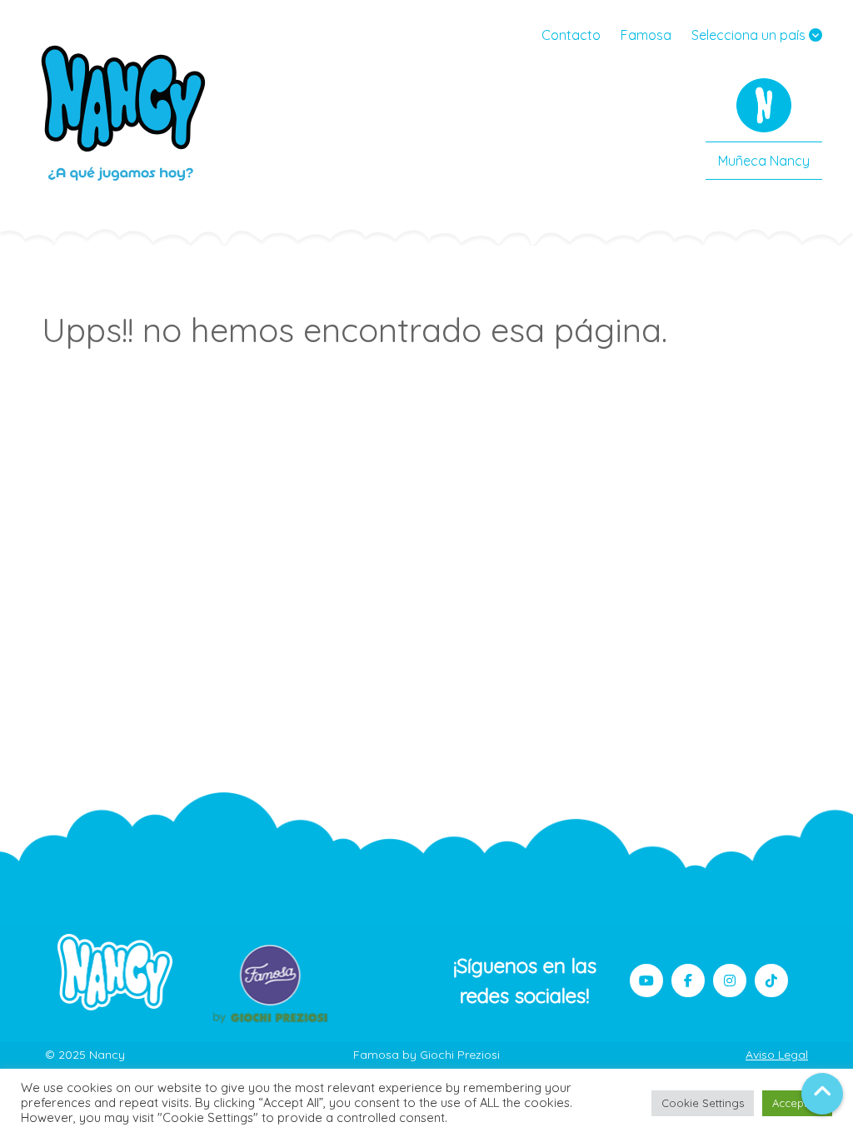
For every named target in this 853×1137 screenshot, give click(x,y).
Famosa (646, 35)
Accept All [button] (797, 1103)
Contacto (571, 35)
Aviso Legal (777, 1054)
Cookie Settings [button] (702, 1103)
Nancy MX (124, 112)
